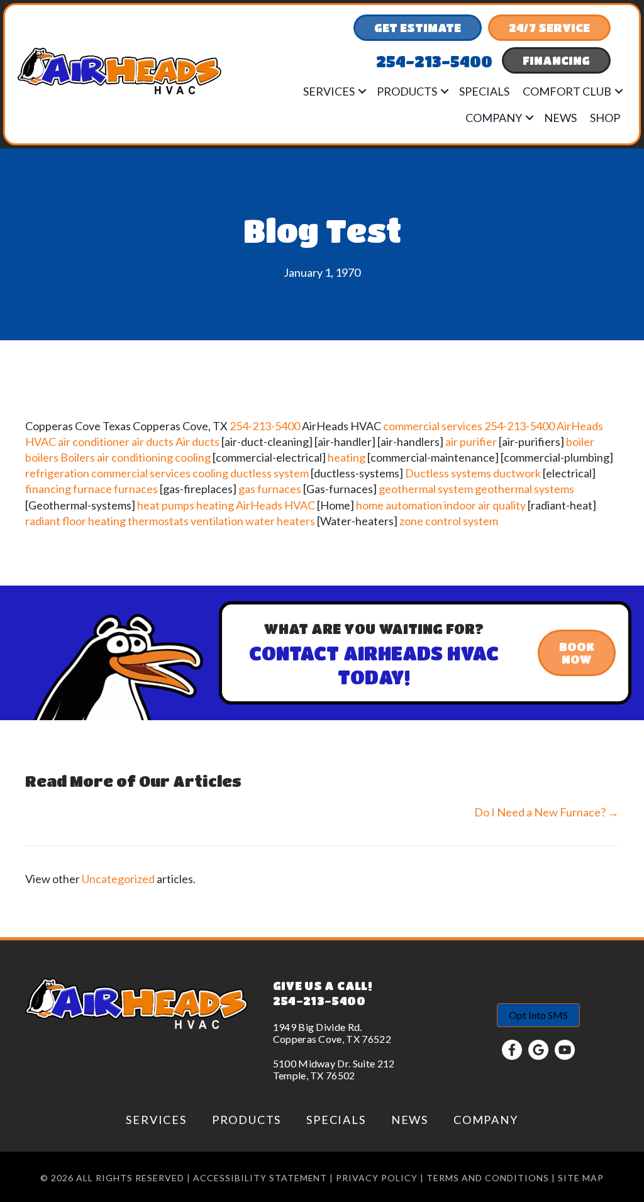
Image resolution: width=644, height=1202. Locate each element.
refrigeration (57, 473)
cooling (193, 457)
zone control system (448, 521)
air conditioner (94, 441)
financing (48, 489)
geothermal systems (524, 489)
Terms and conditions (487, 1177)
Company (493, 118)
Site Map (581, 1177)
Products (407, 91)
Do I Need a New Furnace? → (546, 812)
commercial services (432, 426)
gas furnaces (269, 489)
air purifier (471, 441)
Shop (605, 118)
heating (346, 457)
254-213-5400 (265, 426)
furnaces (136, 489)
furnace (92, 489)
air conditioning (135, 457)
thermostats (158, 521)
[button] (362, 91)
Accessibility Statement (260, 1177)
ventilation (217, 521)
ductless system (269, 473)
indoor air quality (485, 505)
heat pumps (165, 505)
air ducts (152, 441)
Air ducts (197, 441)
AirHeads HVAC (275, 505)
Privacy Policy (377, 1177)
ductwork (517, 473)
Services (329, 91)
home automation (399, 505)
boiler (580, 441)
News (560, 118)
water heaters (280, 521)
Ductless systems (448, 473)
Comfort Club (567, 91)
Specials (484, 91)
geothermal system (426, 489)
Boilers (77, 457)
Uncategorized (118, 879)
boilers (41, 457)
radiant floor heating (75, 521)
